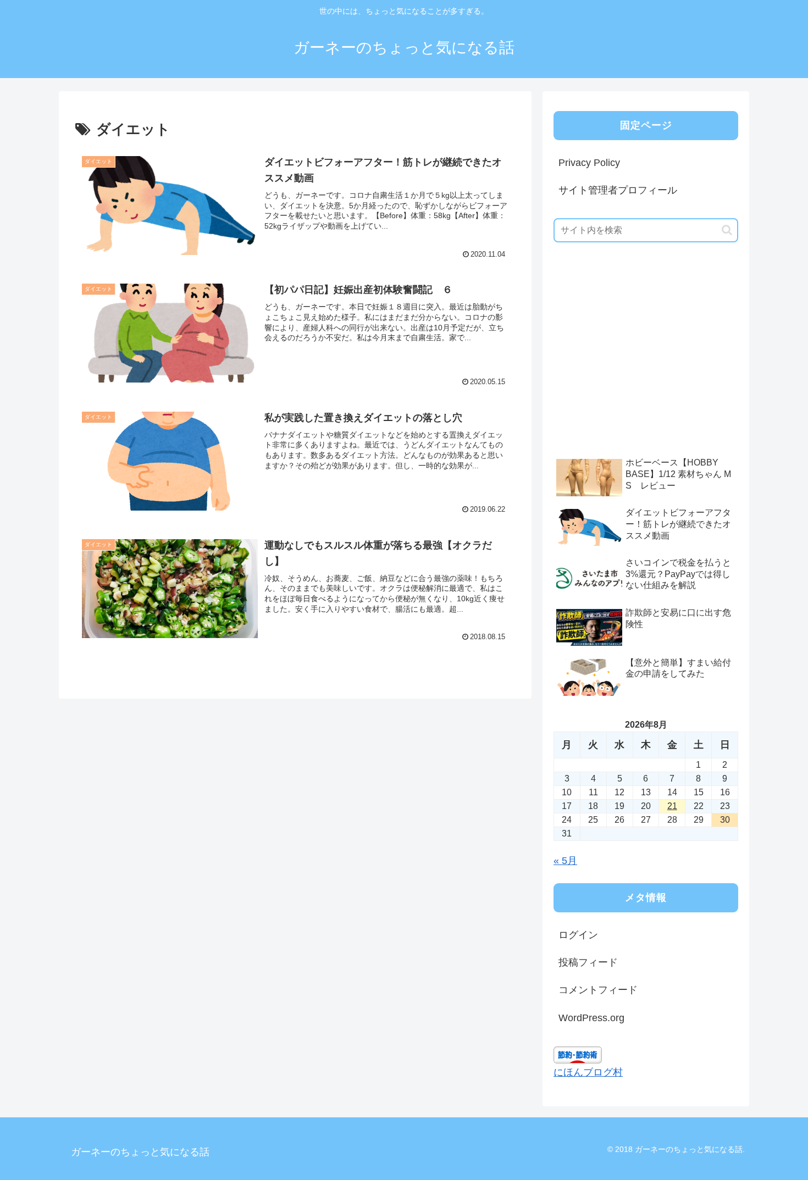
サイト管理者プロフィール (617, 190)
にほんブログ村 (588, 1072)
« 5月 (565, 860)
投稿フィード (588, 962)
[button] (727, 230)
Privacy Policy (589, 162)
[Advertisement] (636, 366)
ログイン (578, 934)
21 (672, 806)
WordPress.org (591, 1017)
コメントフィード (598, 989)
